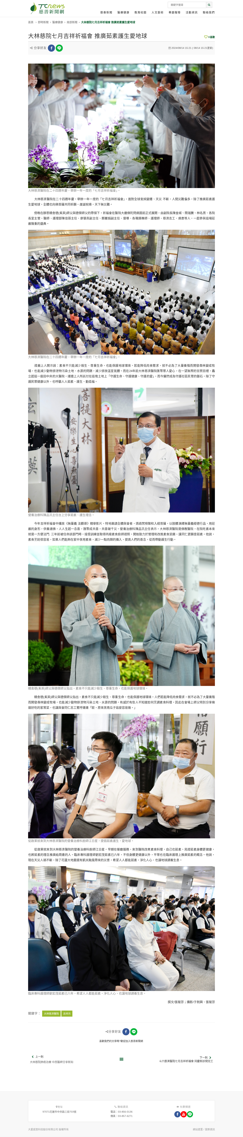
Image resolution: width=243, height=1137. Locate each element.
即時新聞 (43, 22)
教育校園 (140, 12)
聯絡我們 (209, 12)
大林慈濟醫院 (51, 1013)
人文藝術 (158, 12)
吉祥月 (67, 1013)
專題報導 (175, 12)
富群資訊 (210, 1129)
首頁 (30, 22)
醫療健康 (123, 12)
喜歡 (211, 37)
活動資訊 (192, 12)
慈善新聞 (106, 12)
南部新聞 (72, 22)
